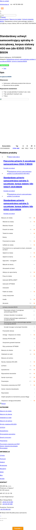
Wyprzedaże (3, 448)
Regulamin (3, 468)
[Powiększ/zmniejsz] (0, 518)
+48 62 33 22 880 (7, 502)
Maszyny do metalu (15, 19)
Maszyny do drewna (6, 414)
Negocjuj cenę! (4, 65)
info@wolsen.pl (4, 4)
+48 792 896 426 (5, 509)
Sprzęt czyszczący (5, 437)
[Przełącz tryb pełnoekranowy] (2, 518)
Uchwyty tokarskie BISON (19, 61)
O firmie (2, 455)
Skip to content (4, 1)
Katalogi (2, 462)
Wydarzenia (3, 465)
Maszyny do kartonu (6, 421)
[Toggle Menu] (2, 8)
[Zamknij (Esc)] (6, 518)
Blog (1, 475)
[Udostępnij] (4, 518)
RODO (2, 472)
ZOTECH (2, 427)
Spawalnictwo (4, 431)
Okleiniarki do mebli (5, 417)
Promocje (3, 459)
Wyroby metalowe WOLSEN (8, 424)
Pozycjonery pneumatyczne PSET (10, 444)
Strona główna (4, 19)
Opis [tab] (4, 68)
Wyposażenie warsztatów (7, 434)
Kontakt (2, 478)
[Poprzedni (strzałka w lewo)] (0, 520)
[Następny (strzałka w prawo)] (2, 520)
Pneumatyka (3, 440)
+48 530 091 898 (7, 504)
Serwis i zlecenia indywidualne (9, 446)
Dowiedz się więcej (9, 168)
